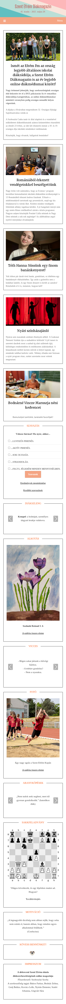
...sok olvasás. (20, 455)
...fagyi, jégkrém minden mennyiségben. (35, 469)
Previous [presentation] (10, 519)
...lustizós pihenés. (22, 441)
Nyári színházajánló (33, 331)
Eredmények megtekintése (33, 483)
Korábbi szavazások (33, 490)
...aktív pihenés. (20, 448)
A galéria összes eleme (33, 633)
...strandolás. (19, 462)
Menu (60, 20)
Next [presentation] (55, 519)
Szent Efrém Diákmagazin (33, 6)
